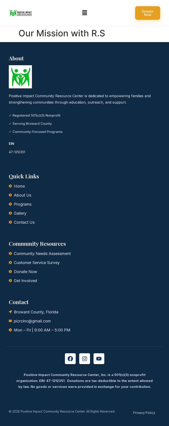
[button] (84, 13)
